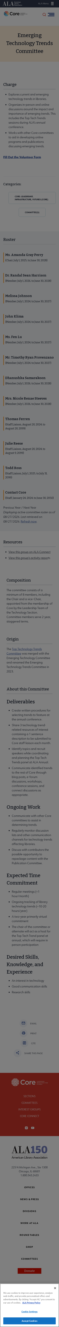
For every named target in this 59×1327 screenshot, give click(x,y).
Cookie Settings (29, 1311)
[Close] (55, 1288)
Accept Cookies (29, 1320)
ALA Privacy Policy (31, 1302)
